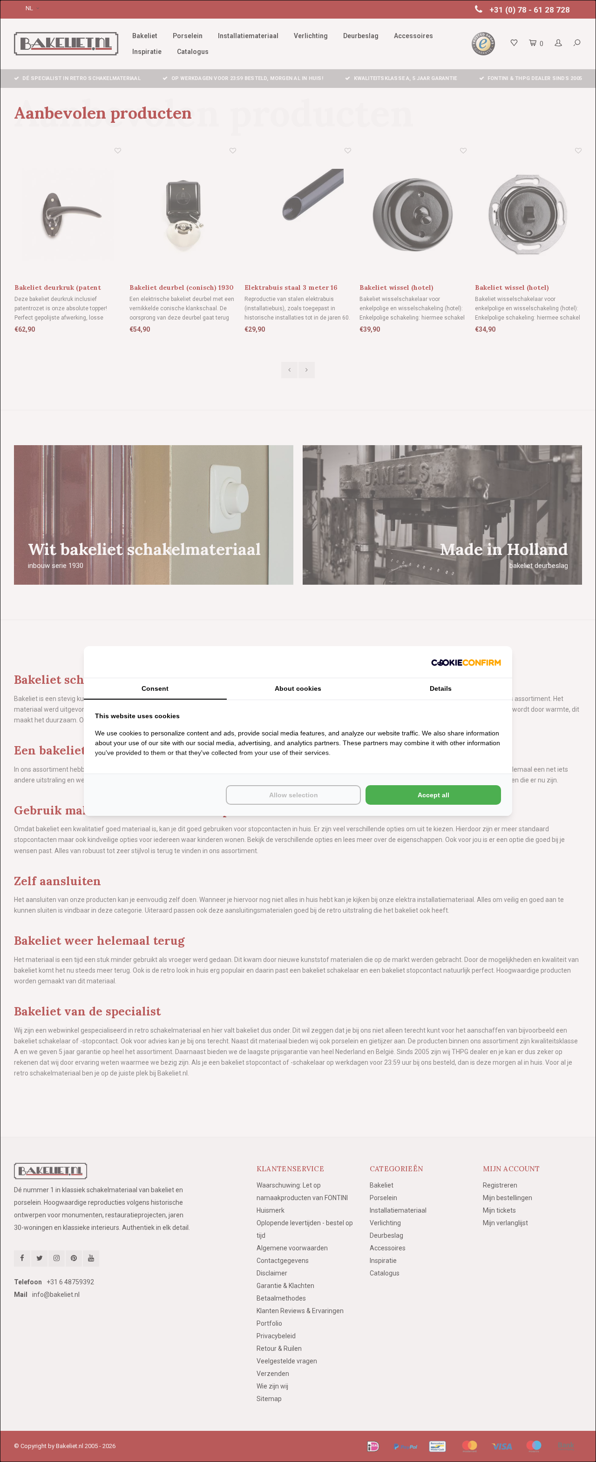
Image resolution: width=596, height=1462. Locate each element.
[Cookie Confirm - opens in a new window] (466, 662)
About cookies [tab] (298, 688)
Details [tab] (441, 688)
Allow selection (293, 795)
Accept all (433, 795)
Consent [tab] (155, 688)
